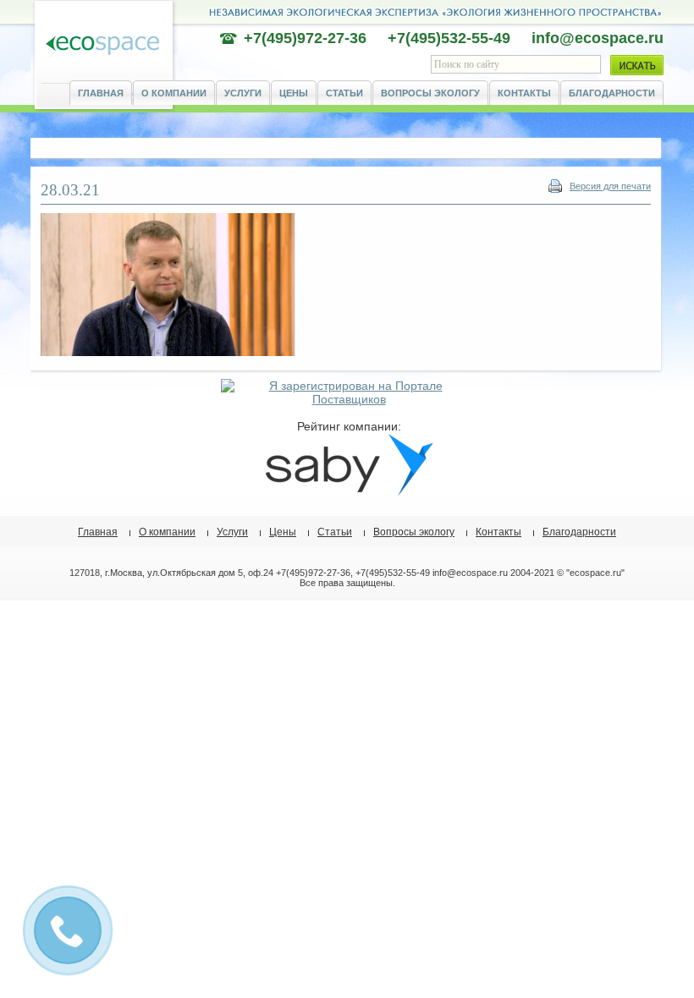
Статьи (344, 93)
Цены (293, 93)
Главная (101, 93)
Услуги (243, 93)
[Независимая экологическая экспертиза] (102, 46)
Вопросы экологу (430, 93)
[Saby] (348, 492)
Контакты (524, 93)
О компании (174, 93)
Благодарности (612, 93)
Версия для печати (610, 186)
